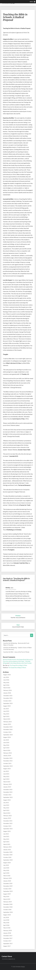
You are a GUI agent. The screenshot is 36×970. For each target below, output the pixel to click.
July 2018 (6, 917)
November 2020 (7, 854)
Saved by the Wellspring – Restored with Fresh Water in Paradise (16, 644)
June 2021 (6, 836)
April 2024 (6, 747)
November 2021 (7, 823)
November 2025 (7, 698)
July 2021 (6, 834)
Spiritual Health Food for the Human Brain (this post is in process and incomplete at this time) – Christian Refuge (18, 661)
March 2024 (6, 750)
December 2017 (7, 935)
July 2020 (6, 865)
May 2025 (6, 714)
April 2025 (6, 716)
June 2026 (6, 680)
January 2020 (7, 881)
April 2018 (6, 925)
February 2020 (7, 878)
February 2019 (7, 901)
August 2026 (7, 674)
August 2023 (7, 768)
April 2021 (6, 841)
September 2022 (8, 797)
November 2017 (7, 938)
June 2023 (6, 774)
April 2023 (6, 779)
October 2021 (7, 826)
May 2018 (6, 922)
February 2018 (7, 930)
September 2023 (8, 766)
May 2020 (6, 870)
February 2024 (7, 753)
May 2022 (6, 808)
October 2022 (7, 794)
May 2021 (6, 839)
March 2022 (6, 813)
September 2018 (8, 912)
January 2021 (7, 849)
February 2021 (7, 847)
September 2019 (8, 891)
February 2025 (7, 721)
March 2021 (6, 844)
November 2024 (7, 729)
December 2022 (7, 789)
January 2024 (7, 755)
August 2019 (7, 894)
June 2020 (6, 868)
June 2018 (6, 920)
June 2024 (6, 742)
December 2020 (7, 852)
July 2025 (6, 708)
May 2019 (6, 896)
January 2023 (7, 787)
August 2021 (7, 831)
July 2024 (6, 740)
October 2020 (7, 857)
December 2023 (7, 758)
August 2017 (7, 946)
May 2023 (6, 776)
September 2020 (8, 860)
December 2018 (7, 904)
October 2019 (7, 888)
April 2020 (6, 873)
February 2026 (7, 690)
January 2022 (7, 818)
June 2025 (6, 711)
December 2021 (7, 821)
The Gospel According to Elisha (18, 665)
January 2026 (7, 693)
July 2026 (6, 677)
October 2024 (7, 732)
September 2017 (8, 943)
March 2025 (6, 719)
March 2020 (6, 875)
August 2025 (7, 706)
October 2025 (7, 701)
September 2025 (8, 703)
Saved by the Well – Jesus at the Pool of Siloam (16, 652)
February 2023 (7, 784)
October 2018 (7, 909)
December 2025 (7, 695)
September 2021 (8, 828)
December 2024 (7, 727)
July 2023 (6, 771)
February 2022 (7, 815)
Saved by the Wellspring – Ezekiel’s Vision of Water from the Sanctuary (17, 648)
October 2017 (7, 941)
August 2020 (7, 862)
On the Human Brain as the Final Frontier (20, 663)
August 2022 (7, 800)
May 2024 (6, 745)
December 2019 (7, 883)
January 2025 (7, 724)
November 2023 (7, 761)
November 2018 (7, 907)
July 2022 (6, 802)
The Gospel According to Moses (17, 667)
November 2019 (7, 886)
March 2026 (6, 687)
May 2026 (6, 682)
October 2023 (7, 763)
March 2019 (6, 899)
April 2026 (6, 685)
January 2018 (7, 933)
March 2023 (6, 781)
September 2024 (8, 734)
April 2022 (6, 810)
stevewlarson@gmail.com (8, 959)
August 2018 (7, 915)
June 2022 (6, 805)
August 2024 (7, 737)
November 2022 (7, 792)
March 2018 (6, 928)
